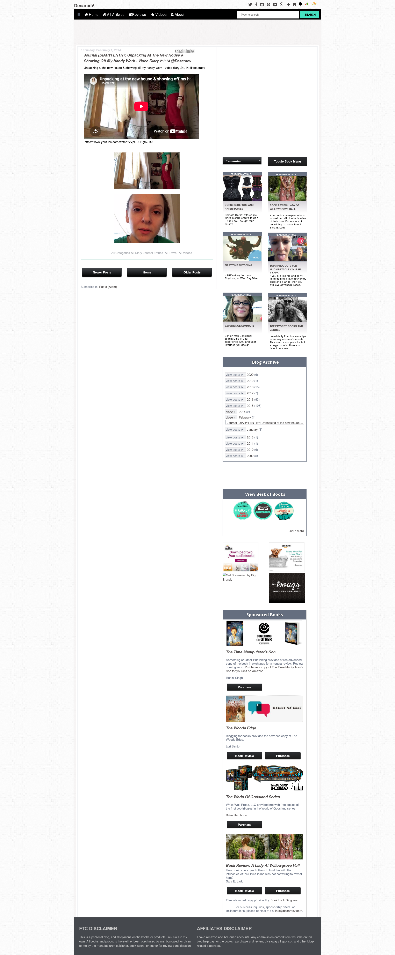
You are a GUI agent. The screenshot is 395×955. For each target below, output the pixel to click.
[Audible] (315, 4)
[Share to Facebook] (188, 51)
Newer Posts (102, 272)
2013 (250, 437)
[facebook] (257, 4)
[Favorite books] (243, 320)
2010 (250, 449)
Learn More (296, 530)
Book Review (244, 755)
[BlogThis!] (181, 51)
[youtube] (276, 4)
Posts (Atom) (108, 286)
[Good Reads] (301, 4)
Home (93, 14)
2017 (250, 393)
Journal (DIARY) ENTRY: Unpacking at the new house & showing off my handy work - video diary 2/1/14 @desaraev (137, 57)
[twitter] (251, 4)
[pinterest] (269, 4)
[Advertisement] (243, 71)
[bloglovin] (289, 4)
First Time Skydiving (238, 265)
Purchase (244, 687)
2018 (250, 387)
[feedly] (295, 4)
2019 (250, 380)
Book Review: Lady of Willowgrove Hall (284, 207)
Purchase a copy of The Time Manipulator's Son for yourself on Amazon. (264, 669)
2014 (242, 411)
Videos (160, 14)
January (253, 429)
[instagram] (263, 4)
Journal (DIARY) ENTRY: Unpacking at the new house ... (265, 422)
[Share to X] (184, 51)
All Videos (185, 252)
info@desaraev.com (288, 910)
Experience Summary (239, 326)
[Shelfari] (308, 4)
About (179, 14)
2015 (250, 405)
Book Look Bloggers (284, 900)
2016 (250, 399)
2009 (250, 455)
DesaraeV (84, 5)
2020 (250, 374)
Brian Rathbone (236, 815)
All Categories (120, 252)
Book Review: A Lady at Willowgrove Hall (263, 865)
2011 (250, 443)
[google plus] (283, 4)
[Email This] (177, 51)
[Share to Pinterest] (192, 51)
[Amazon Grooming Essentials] (287, 557)
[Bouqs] (287, 588)
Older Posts (192, 272)
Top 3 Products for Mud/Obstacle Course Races (285, 269)
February (245, 417)
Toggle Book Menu (287, 161)
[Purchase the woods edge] (264, 721)
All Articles (115, 14)
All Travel (171, 252)
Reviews (139, 14)
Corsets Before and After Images (239, 206)
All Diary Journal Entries (147, 252)
